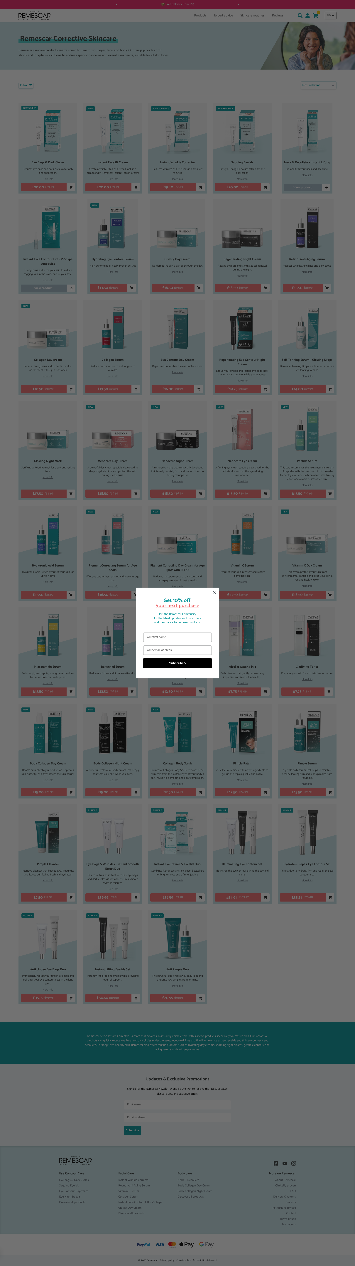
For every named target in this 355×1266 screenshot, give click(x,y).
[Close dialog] (214, 592)
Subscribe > (177, 663)
